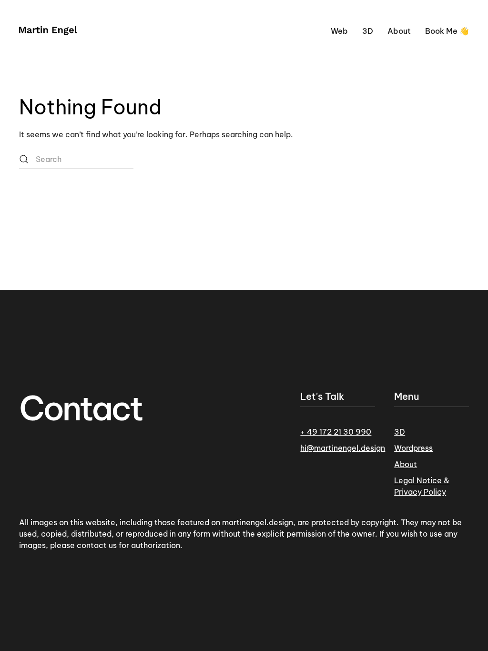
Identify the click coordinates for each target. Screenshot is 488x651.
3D (367, 31)
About (399, 31)
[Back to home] (48, 31)
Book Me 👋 (447, 31)
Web (339, 31)
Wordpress (413, 448)
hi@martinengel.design (342, 448)
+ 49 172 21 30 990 (335, 432)
